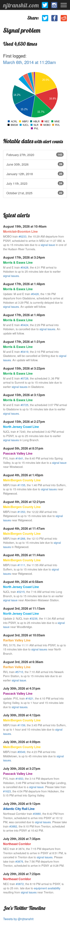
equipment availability (47, 888)
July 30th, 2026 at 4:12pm (21, 715)
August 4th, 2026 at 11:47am (24, 528)
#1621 (29, 698)
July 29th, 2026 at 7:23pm (21, 874)
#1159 (21, 725)
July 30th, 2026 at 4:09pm (21, 742)
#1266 (21, 538)
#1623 (7, 791)
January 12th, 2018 (34, 174)
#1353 (21, 512)
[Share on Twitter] (45, 18)
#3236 (34, 618)
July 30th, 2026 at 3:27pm (21, 768)
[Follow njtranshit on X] (45, 5)
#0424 (24, 325)
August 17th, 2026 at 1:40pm (24, 315)
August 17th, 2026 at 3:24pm (24, 257)
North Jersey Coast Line (21, 426)
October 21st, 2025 (34, 193)
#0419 (24, 351)
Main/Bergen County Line (22, 480)
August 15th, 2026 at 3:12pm (24, 395)
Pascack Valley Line (17, 453)
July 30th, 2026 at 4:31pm (21, 688)
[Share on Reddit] (64, 18)
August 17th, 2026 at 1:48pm (24, 284)
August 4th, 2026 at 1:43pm (23, 475)
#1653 (19, 778)
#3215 (21, 592)
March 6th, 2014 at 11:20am (29, 62)
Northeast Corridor (17, 844)
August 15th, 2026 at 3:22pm (24, 368)
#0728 (24, 378)
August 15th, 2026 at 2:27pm (24, 421)
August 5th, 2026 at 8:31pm (23, 448)
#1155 (21, 485)
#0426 (35, 294)
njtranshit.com (21, 5)
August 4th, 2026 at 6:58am (23, 581)
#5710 (19, 672)
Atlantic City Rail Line (19, 808)
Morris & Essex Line (18, 262)
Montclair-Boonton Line (20, 231)
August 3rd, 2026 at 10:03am (24, 635)
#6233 (22, 236)
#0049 (21, 752)
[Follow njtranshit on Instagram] (54, 5)
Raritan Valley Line (17, 640)
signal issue (48, 245)
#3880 (37, 813)
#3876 (19, 861)
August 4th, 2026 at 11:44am (24, 555)
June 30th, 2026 (34, 164)
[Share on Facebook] (54, 18)
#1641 (19, 458)
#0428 (24, 267)
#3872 (20, 884)
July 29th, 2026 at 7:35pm (21, 838)
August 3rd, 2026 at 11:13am (24, 608)
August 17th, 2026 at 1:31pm (24, 341)
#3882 (13, 826)
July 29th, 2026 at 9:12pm (21, 803)
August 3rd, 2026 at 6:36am (23, 662)
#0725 (24, 405)
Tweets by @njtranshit (18, 919)
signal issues (11, 276)
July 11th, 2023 (34, 183)
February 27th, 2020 (34, 155)
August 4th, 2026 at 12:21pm (24, 501)
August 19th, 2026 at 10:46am (24, 226)
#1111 (21, 565)
